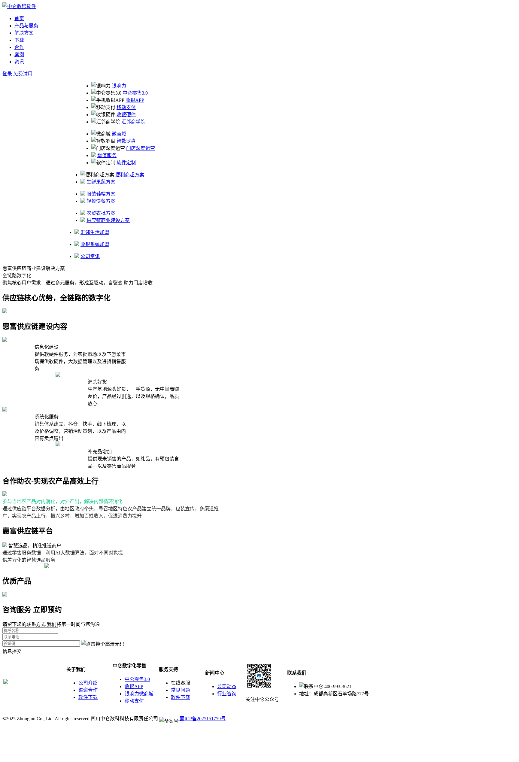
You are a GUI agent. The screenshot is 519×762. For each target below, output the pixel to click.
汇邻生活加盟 (94, 232)
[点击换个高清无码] (102, 643)
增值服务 (107, 155)
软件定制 (126, 162)
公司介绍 (88, 682)
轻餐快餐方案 (100, 201)
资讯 (19, 61)
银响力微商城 (139, 693)
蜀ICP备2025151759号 (202, 718)
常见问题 (180, 690)
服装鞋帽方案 (100, 193)
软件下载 (88, 697)
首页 (19, 18)
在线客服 (180, 682)
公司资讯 (90, 256)
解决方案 (24, 32)
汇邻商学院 (133, 121)
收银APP (135, 100)
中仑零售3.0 (135, 93)
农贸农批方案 (100, 213)
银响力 (119, 85)
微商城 (119, 133)
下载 (19, 40)
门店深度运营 (140, 148)
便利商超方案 (129, 174)
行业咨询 (226, 693)
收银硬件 (126, 114)
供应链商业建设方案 (108, 220)
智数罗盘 (126, 141)
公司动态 (226, 686)
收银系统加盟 (94, 244)
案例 (19, 54)
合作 (19, 47)
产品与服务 (26, 25)
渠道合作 (88, 690)
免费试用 (22, 73)
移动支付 (126, 107)
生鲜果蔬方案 (100, 181)
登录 (7, 73)
